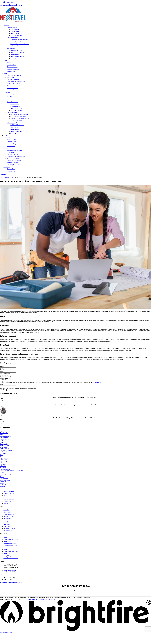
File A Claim (10, 77)
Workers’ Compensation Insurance (19, 44)
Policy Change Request (13, 83)
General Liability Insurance (18, 42)
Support (5, 73)
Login (53, 599)
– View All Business (16, 46)
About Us (9, 62)
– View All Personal (16, 35)
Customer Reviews (12, 67)
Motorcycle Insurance (16, 33)
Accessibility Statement (44, 599)
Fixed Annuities (14, 54)
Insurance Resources (12, 88)
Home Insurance (15, 31)
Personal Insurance (12, 27)
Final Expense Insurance (17, 52)
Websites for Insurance (6, 632)
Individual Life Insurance (17, 50)
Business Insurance (12, 37)
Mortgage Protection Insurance (18, 56)
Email (2, 370)
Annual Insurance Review (14, 86)
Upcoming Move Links (13, 90)
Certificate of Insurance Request (16, 81)
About (5, 60)
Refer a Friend (11, 96)
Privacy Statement (32, 599)
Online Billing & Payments (14, 75)
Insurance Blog (11, 71)
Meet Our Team (11, 65)
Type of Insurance (5, 376)
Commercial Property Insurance (19, 39)
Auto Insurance (14, 29)
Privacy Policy (97, 382)
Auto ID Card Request (13, 79)
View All (2, 486)
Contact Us (6, 92)
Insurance (6, 25)
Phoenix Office (11, 94)
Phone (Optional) (5, 373)
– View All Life (14, 58)
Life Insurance (11, 48)
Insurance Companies (13, 69)
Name (2, 366)
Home (1, 177)
